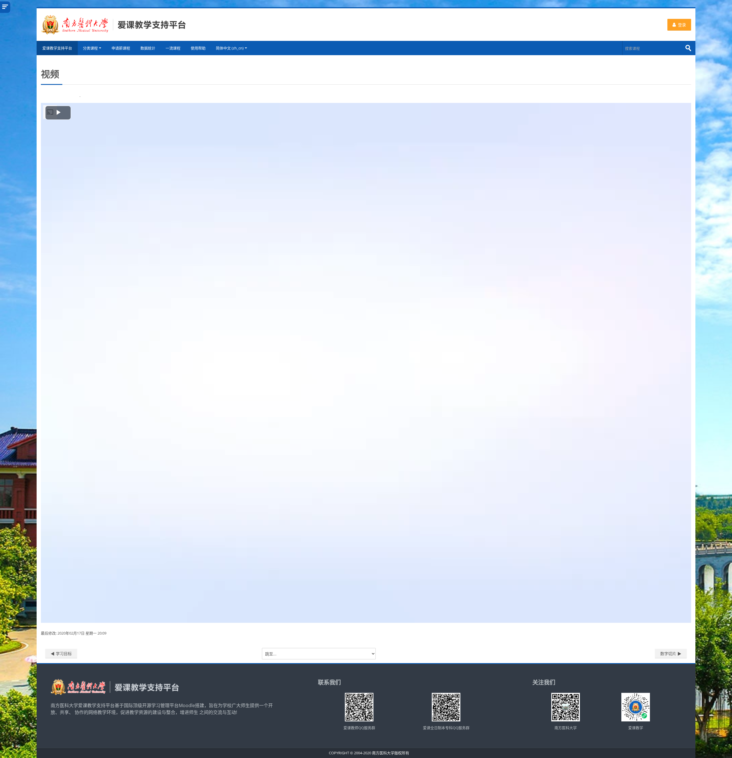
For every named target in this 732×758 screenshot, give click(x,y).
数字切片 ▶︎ (670, 653)
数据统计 (147, 48)
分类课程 (90, 48)
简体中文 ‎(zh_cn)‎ (230, 48)
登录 (682, 24)
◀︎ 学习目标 (61, 653)
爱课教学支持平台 (57, 48)
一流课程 (173, 48)
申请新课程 (121, 48)
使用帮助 (198, 48)
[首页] (113, 24)
